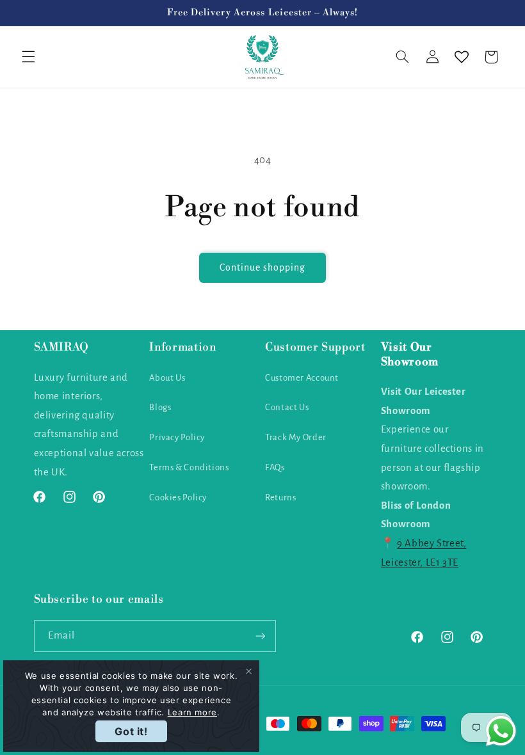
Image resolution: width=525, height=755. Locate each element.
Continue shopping (263, 267)
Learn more (192, 712)
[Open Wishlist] (461, 57)
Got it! (131, 731)
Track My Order (296, 437)
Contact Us (287, 407)
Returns (280, 497)
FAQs (275, 467)
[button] (28, 57)
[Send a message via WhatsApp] (501, 731)
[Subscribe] (260, 635)
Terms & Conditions (189, 467)
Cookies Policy (178, 497)
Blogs (160, 407)
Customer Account (302, 378)
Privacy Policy (177, 437)
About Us (167, 378)
